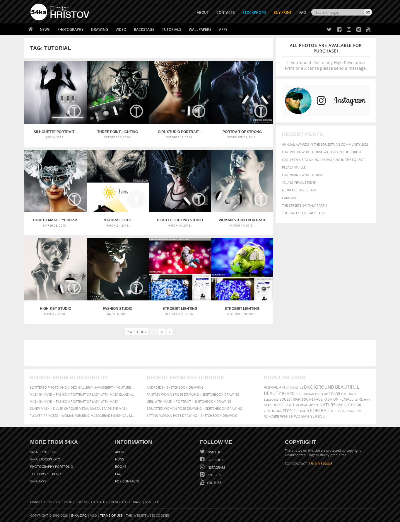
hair (367, 399)
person (302, 411)
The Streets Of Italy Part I (304, 213)
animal (271, 387)
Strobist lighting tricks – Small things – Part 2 (180, 309)
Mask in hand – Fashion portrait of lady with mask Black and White (83, 394)
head (267, 405)
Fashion (331, 399)
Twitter (213, 452)
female (346, 399)
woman (301, 416)
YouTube (213, 482)
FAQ (302, 12)
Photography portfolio (51, 466)
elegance (271, 400)
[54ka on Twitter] (328, 29)
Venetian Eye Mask (126, 502)
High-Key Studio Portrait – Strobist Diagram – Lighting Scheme (55, 309)
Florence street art (299, 190)
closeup (321, 394)
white (286, 416)
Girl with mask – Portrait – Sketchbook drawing (189, 401)
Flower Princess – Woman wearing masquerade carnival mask (83, 415)
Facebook (215, 460)
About (120, 452)
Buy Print (282, 12)
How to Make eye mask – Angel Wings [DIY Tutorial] (55, 220)
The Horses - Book (45, 474)
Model (313, 405)
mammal (301, 405)
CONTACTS (225, 12)
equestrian (290, 399)
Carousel (290, 197)
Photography (70, 29)
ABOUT (203, 12)
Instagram (215, 467)
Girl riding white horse (302, 175)
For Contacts (127, 481)
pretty (336, 411)
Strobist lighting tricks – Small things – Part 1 (242, 309)
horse (278, 404)
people (289, 410)
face (318, 399)
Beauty (272, 393)
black (288, 393)
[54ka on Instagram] (348, 29)
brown (309, 394)
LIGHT (290, 405)
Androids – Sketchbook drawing (175, 387)
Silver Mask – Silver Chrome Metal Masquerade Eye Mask (78, 408)
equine (307, 399)
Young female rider (299, 182)
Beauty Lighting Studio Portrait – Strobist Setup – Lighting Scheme (180, 220)
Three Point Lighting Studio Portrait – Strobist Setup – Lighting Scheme (117, 132)
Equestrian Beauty (91, 502)
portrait (320, 410)
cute (344, 394)
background (319, 387)
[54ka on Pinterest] (357, 29)
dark (352, 394)
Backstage (144, 29)
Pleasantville (294, 167)
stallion (354, 411)
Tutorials (171, 29)
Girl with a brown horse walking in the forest (323, 159)
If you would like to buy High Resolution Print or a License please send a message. (326, 56)
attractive (294, 387)
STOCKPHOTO (254, 12)
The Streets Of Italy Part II (304, 205)
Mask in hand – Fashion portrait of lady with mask (74, 401)
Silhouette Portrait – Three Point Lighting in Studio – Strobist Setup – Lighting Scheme (55, 132)
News (45, 29)
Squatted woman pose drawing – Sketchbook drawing (194, 408)
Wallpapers (200, 29)
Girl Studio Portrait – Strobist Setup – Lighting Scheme (180, 132)
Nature (327, 404)
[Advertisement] (201, 353)
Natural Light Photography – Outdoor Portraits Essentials (117, 220)
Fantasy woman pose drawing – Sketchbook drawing (193, 394)
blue (299, 394)
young (318, 416)
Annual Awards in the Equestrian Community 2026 (325, 144)
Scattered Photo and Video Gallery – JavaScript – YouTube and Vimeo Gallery (83, 387)
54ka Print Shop (43, 452)
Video (121, 29)
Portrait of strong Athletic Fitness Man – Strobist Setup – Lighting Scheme (242, 132)
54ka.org (79, 515)
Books (120, 466)
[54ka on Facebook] (338, 29)
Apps (223, 29)
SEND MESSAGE (320, 463)
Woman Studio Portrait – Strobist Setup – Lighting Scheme (242, 220)
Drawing (99, 29)
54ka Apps (38, 481)
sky (344, 411)
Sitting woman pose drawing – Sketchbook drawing (192, 415)
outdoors (273, 411)
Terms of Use (111, 515)
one (339, 405)
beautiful (347, 387)
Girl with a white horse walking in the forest (321, 152)
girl (358, 399)
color (334, 394)
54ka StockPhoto (45, 459)
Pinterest (214, 475)
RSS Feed (152, 502)
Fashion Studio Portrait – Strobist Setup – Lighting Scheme (117, 309)
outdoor (352, 405)
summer (271, 416)
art (282, 387)
